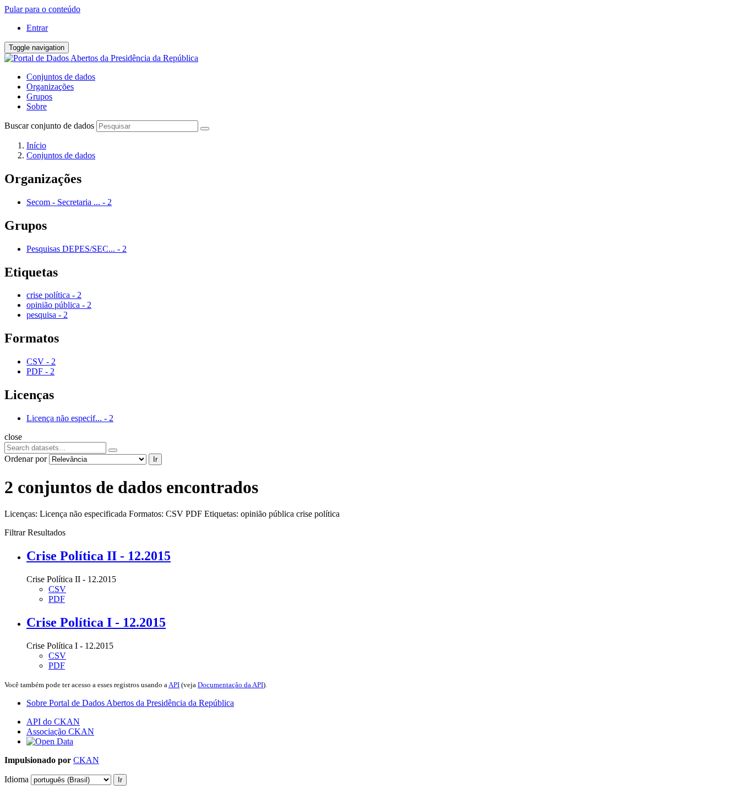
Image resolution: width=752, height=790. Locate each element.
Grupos (39, 96)
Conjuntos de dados (60, 76)
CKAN (86, 760)
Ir (155, 459)
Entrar (37, 27)
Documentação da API (230, 685)
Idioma (16, 779)
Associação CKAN (60, 731)
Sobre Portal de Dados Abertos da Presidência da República (130, 703)
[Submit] (204, 128)
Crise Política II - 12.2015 (98, 556)
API (173, 685)
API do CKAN (53, 721)
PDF (56, 599)
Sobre (36, 106)
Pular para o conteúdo (42, 9)
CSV (57, 589)
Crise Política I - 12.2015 (96, 622)
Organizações (50, 86)
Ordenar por (25, 458)
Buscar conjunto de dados (49, 125)
